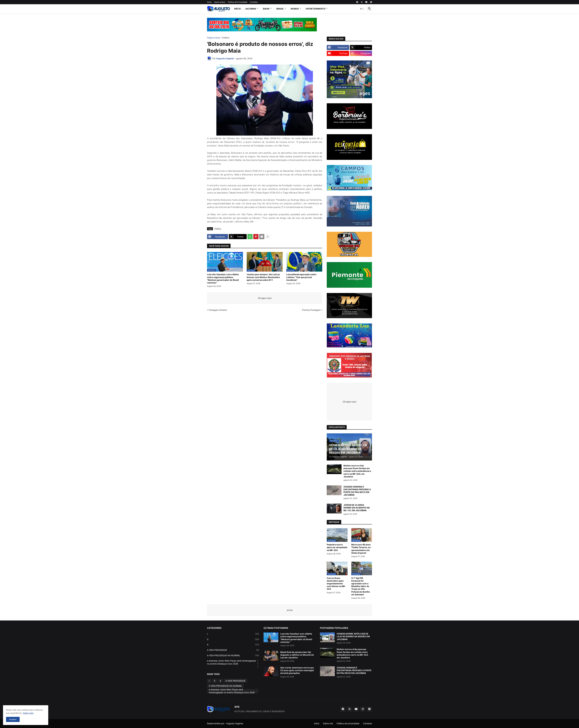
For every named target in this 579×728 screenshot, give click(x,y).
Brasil (280, 8)
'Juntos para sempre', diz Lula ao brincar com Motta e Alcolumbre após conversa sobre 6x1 (263, 277)
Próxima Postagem (311, 310)
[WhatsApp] (250, 236)
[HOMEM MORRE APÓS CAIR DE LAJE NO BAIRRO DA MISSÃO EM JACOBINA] (327, 637)
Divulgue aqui (349, 401)
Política (225, 38)
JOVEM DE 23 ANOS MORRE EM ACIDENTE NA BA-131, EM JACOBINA (356, 508)
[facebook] (357, 2)
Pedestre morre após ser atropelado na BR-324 (337, 547)
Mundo (295, 8)
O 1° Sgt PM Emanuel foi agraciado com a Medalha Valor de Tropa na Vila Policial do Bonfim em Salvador (360, 586)
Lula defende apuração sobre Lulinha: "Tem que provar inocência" (301, 277)
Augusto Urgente (234, 723)
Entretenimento (315, 8)
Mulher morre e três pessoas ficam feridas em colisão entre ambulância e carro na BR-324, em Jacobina (357, 471)
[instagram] (362, 709)
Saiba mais (28, 713)
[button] (362, 8)
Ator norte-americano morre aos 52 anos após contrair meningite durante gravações (297, 670)
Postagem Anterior (218, 310)
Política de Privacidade (237, 2)
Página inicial (213, 38)
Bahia (266, 8)
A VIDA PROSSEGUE (233, 650)
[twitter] (362, 2)
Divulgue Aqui (264, 298)
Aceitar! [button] (13, 719)
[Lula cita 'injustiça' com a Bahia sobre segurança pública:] (271, 637)
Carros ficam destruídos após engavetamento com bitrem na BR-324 (336, 583)
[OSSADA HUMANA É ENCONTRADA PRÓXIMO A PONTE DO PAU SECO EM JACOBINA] (334, 490)
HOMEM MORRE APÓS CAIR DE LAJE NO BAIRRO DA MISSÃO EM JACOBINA (353, 636)
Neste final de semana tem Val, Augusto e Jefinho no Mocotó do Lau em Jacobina (297, 655)
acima (290, 610)
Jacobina (250, 8)
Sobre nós (328, 723)
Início (209, 2)
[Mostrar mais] (267, 236)
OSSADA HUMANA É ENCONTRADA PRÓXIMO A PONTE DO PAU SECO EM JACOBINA (357, 490)
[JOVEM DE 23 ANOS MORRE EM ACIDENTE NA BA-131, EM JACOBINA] (334, 508)
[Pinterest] (255, 236)
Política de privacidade (348, 723)
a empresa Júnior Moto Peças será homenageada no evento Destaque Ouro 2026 (232, 663)
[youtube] (366, 2)
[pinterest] (371, 2)
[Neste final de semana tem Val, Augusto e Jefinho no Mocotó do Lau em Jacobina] (271, 656)
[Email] (261, 236)
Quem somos (219, 2)
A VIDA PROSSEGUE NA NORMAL (233, 655)
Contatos (254, 2)
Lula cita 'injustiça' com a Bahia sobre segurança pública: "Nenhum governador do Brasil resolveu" (223, 278)
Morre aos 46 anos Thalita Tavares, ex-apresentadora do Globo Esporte (361, 548)
